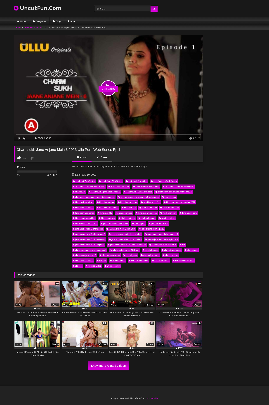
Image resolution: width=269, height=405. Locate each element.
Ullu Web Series (162, 260)
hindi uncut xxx (128, 218)
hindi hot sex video (128, 202)
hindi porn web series (84, 213)
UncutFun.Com (40, 8)
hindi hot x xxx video (108, 207)
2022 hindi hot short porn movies (90, 186)
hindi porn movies (171, 207)
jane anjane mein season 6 (164, 245)
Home (23, 21)
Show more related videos (108, 365)
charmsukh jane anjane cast (139, 192)
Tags (58, 21)
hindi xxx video (168, 218)
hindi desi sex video (84, 202)
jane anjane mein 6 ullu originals (89, 245)
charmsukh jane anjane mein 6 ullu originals (95, 197)
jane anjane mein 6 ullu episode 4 (90, 239)
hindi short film (169, 213)
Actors (73, 21)
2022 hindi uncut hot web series (179, 186)
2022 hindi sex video (120, 186)
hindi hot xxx (130, 207)
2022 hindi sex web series (147, 186)
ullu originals (131, 255)
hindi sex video (125, 213)
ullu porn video (171, 255)
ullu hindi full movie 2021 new (126, 250)
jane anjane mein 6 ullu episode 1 (90, 234)
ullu (183, 245)
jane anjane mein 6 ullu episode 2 (126, 234)
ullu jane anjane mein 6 (85, 255)
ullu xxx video (94, 266)
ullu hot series (151, 250)
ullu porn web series (84, 260)
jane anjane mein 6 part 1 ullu (122, 229)
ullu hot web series (172, 250)
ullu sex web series (140, 260)
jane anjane (140, 223)
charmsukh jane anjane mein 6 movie (175, 192)
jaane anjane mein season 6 (115, 223)
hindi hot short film (152, 202)
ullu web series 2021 (184, 260)
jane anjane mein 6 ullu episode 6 (163, 239)
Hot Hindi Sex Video (138, 181)
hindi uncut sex (108, 218)
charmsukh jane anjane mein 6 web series (140, 197)
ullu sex (102, 260)
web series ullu (113, 266)
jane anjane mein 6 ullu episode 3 (163, 234)
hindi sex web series (147, 213)
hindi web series (148, 218)
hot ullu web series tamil (86, 223)
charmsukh (80, 192)
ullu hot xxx (192, 250)
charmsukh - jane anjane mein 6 (105, 192)
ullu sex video (119, 260)
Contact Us (152, 398)
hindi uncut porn (189, 213)
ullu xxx (78, 266)
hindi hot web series (84, 207)
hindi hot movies (106, 202)
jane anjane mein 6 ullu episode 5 (126, 239)
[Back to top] (259, 396)
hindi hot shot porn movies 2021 (180, 202)
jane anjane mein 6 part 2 (153, 229)
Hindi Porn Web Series (112, 181)
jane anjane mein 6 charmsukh (89, 229)
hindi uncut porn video (85, 218)
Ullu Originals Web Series (165, 181)
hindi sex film (106, 213)
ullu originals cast (151, 255)
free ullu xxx (170, 197)
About (83, 157)
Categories (40, 21)
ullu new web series (111, 255)
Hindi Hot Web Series (34, 27)
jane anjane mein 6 (159, 223)
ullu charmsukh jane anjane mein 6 (90, 250)
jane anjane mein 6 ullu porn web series (128, 245)
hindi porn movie (149, 207)
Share (103, 157)
